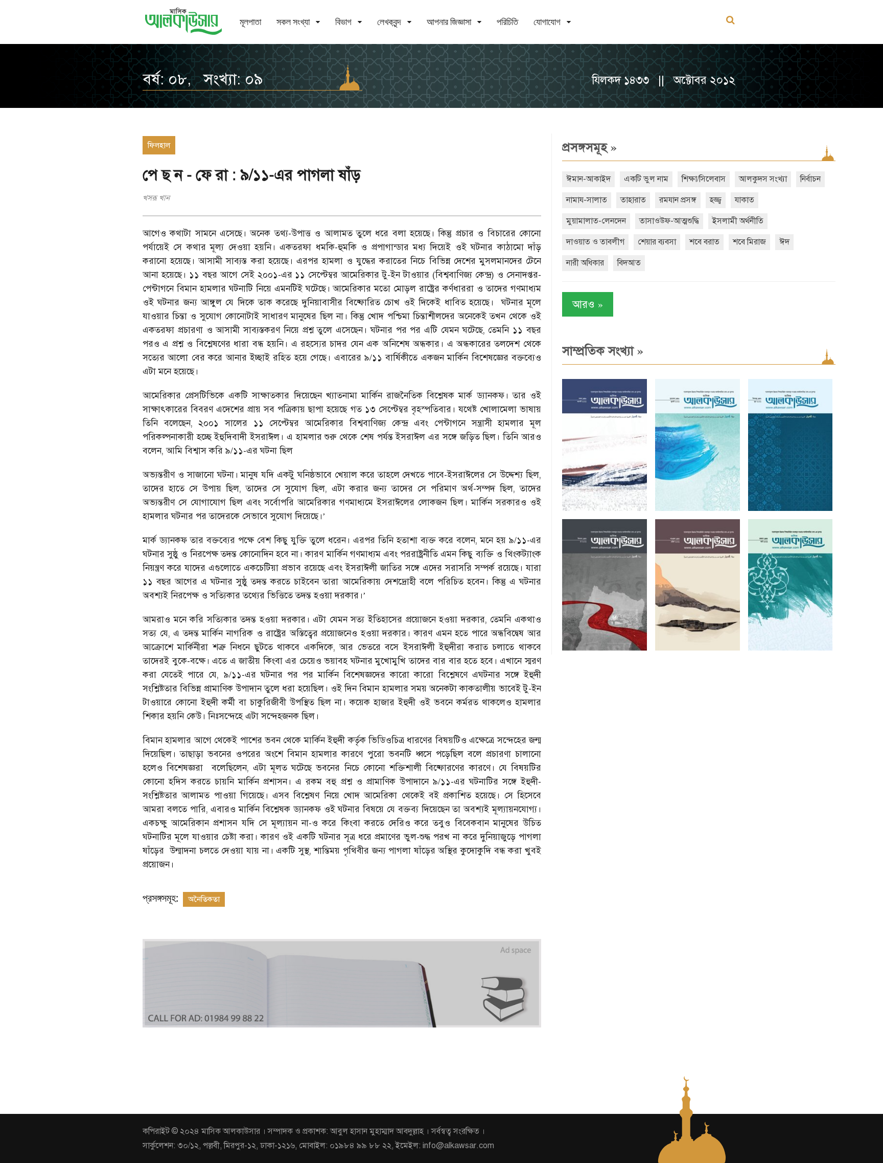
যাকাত (744, 200)
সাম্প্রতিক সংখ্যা (602, 351)
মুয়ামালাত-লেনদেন (596, 221)
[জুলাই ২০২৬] (697, 508)
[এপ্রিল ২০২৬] (697, 648)
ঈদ (784, 242)
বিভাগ (343, 21)
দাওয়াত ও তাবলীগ (595, 242)
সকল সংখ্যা (293, 21)
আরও (587, 304)
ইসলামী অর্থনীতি (737, 221)
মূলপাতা (250, 21)
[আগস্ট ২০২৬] (604, 508)
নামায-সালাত (586, 200)
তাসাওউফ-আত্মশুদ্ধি (669, 221)
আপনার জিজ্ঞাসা (449, 21)
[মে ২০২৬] (604, 648)
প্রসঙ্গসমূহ (589, 147)
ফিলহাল (159, 145)
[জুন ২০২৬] (790, 508)
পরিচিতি (507, 21)
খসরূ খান (156, 198)
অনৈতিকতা (204, 899)
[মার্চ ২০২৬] (790, 648)
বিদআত (629, 263)
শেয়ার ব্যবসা (657, 242)
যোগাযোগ (547, 21)
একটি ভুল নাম (646, 179)
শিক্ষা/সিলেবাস (704, 179)
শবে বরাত (704, 242)
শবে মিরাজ (749, 242)
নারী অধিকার (585, 263)
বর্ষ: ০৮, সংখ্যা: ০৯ (203, 79)
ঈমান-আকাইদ (588, 179)
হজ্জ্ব (716, 200)
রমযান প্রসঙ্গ (677, 200)
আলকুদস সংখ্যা (763, 179)
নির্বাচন (810, 179)
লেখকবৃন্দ (389, 21)
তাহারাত (633, 200)
